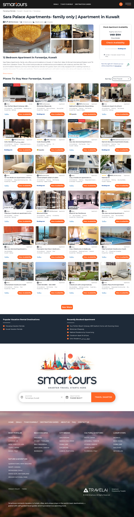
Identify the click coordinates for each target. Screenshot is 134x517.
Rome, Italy (13, 451)
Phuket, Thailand (41, 441)
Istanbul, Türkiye (91, 441)
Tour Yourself (66, 4)
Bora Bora (117, 441)
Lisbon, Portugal (66, 451)
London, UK (13, 441)
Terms (24, 489)
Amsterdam (64, 438)
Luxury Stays (119, 433)
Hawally (14, 145)
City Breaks (64, 433)
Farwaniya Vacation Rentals (15, 326)
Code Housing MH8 (43, 142)
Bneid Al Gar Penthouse (77, 213)
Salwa (13, 288)
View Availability (24, 114)
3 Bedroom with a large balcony (80, 284)
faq (74, 422)
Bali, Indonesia (40, 444)
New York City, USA (16, 444)
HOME (11, 422)
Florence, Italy (90, 451)
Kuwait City (28, 11)
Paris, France (14, 438)
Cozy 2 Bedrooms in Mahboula (80, 249)
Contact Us (83, 422)
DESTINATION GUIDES (49, 422)
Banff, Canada (14, 467)
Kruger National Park (17, 477)
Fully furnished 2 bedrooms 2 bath (114, 249)
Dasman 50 (106, 177)
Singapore (63, 448)
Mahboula (79, 253)
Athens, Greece (90, 444)
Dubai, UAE (63, 444)
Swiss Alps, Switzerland (18, 474)
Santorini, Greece (41, 448)
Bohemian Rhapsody (44, 106)
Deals (56, 4)
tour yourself (31, 422)
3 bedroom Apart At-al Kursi (112, 106)
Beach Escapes (41, 433)
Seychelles (118, 451)
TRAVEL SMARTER (103, 397)
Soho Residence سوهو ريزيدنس (14, 142)
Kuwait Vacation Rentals (14, 329)
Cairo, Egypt (89, 448)
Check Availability (115, 42)
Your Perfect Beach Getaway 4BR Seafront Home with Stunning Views (94, 326)
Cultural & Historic (93, 433)
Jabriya (76, 145)
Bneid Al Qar (80, 217)
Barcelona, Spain (66, 441)
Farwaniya (36, 11)
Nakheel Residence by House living (81, 106)
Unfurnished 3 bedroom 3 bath (15, 284)
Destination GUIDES (83, 4)
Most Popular (15, 433)
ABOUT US (65, 422)
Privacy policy (14, 489)
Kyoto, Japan (89, 438)
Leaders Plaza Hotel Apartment (113, 284)
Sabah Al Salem (81, 110)
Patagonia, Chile (15, 470)
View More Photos (11, 50)
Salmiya (14, 110)
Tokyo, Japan (13, 448)
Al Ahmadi (104, 145)
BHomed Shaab (42, 213)
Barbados (38, 451)
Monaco (116, 438)
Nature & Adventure (17, 459)
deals (18, 422)
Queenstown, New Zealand (20, 464)
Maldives (38, 438)
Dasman (109, 181)
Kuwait (19, 11)
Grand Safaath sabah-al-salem (47, 177)
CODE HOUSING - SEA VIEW (46, 284)
